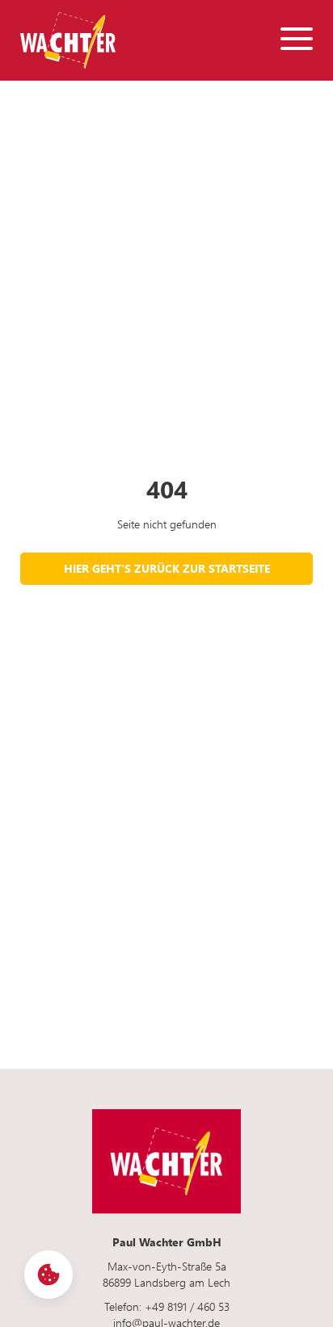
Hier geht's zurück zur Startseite (167, 568)
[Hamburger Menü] (296, 40)
